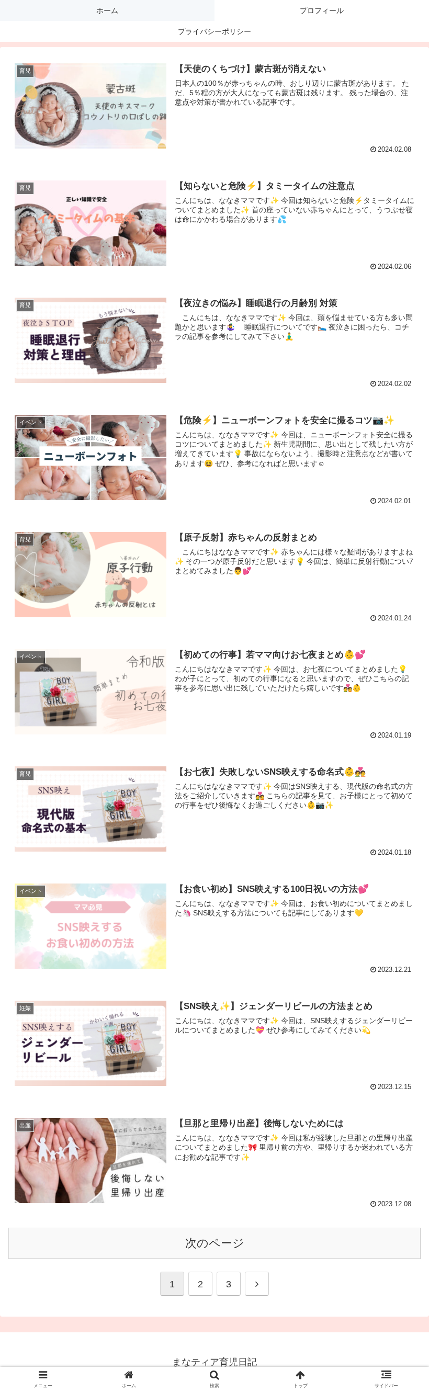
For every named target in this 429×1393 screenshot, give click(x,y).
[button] (397, 1355)
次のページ (214, 1243)
